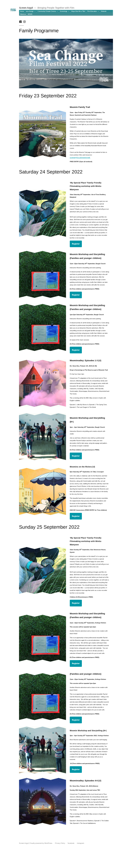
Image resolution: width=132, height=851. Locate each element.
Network (103, 11)
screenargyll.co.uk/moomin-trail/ (80, 157)
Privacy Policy (60, 843)
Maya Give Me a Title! (78, 11)
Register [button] (76, 244)
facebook (71, 843)
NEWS (30, 14)
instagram (80, 843)
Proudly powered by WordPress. (41, 843)
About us (23, 14)
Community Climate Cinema (47, 11)
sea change (30, 11)
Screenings (63, 11)
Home (22, 11)
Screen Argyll (26, 7)
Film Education (92, 11)
